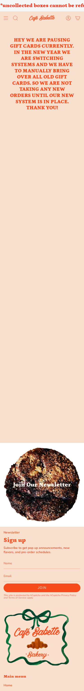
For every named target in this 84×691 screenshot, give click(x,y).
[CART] (77, 18)
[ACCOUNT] (68, 18)
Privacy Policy (68, 595)
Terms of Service (17, 597)
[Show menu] (5, 18)
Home (8, 685)
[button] (15, 18)
